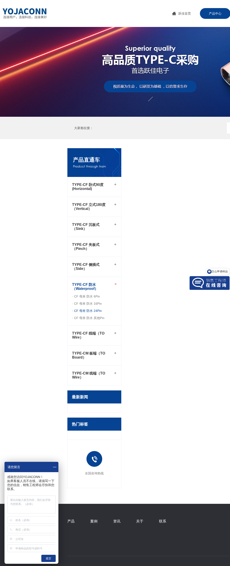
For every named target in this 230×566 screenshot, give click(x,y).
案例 (93, 521)
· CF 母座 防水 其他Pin (88, 318)
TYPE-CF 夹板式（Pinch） (86, 247)
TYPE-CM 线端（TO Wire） (88, 375)
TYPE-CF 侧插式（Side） (86, 267)
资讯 (116, 521)
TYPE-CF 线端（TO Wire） (88, 335)
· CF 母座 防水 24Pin (87, 311)
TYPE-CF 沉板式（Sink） (86, 227)
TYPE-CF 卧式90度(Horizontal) (88, 187)
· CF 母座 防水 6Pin (86, 296)
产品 (71, 521)
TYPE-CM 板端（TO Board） (88, 355)
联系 (162, 521)
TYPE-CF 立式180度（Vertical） (89, 207)
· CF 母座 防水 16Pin (87, 303)
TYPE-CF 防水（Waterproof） (85, 287)
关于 (139, 521)
